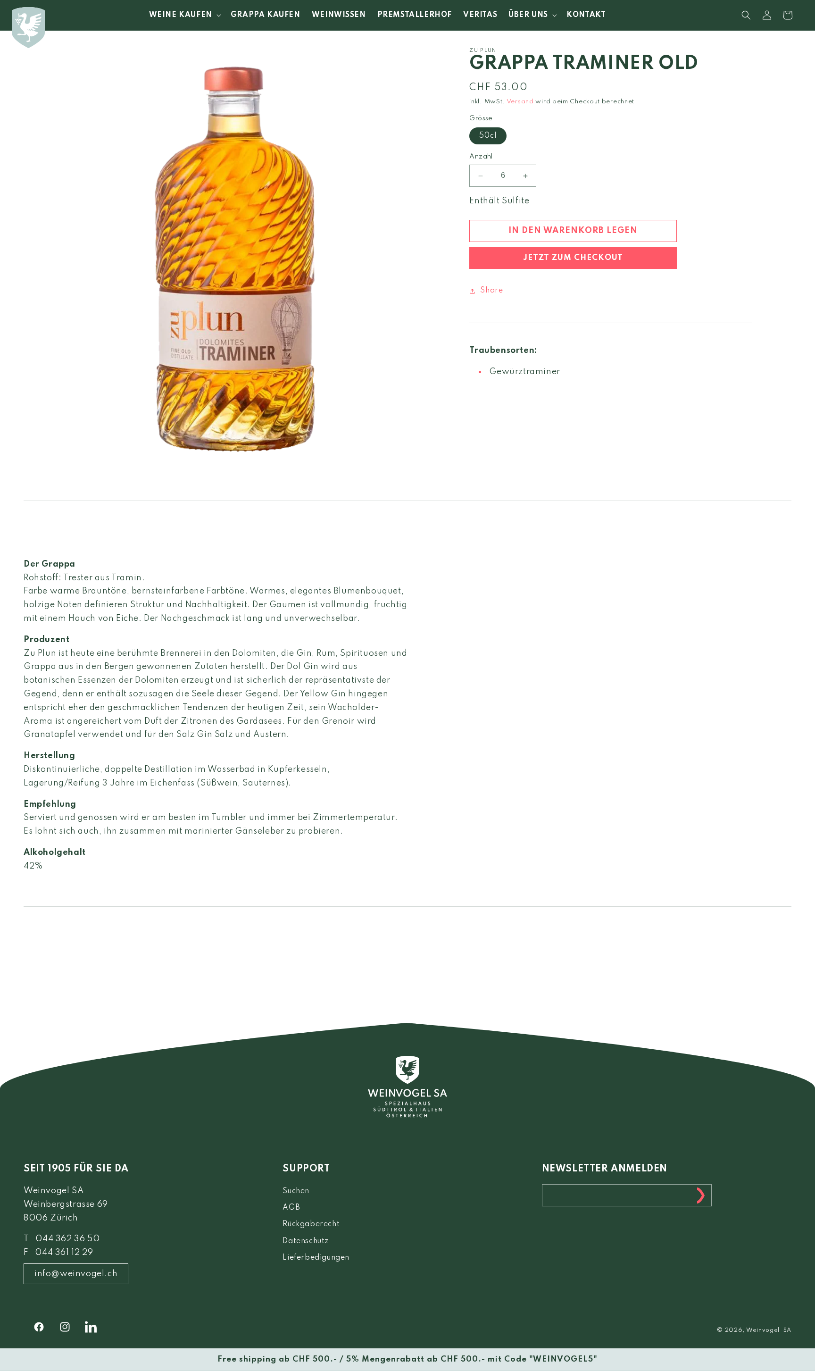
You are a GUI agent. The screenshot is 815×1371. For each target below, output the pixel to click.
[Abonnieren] (700, 1195)
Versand (520, 102)
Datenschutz (306, 1241)
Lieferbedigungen (316, 1258)
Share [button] (491, 290)
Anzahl (480, 157)
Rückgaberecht (311, 1224)
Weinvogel (763, 1330)
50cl (488, 136)
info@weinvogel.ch (75, 1274)
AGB (291, 1208)
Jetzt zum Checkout (573, 258)
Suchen (296, 1191)
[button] (184, 15)
